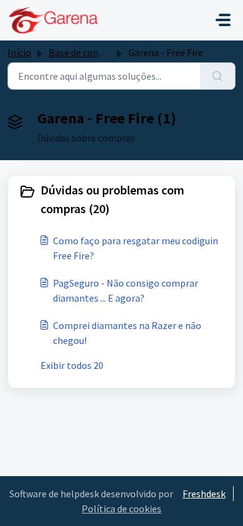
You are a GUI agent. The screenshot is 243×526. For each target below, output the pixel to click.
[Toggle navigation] (223, 20)
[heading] (121, 199)
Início (19, 52)
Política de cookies (121, 508)
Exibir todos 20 (71, 365)
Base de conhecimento (97, 52)
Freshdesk (204, 493)
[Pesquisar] (218, 76)
